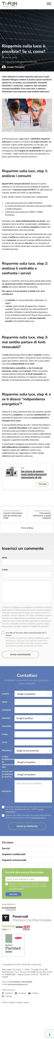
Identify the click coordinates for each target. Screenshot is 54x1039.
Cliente (5, 694)
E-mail (5, 570)
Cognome (6, 710)
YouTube (8, 996)
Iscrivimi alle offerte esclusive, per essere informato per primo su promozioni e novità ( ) (28, 816)
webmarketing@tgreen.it (17, 984)
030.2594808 (27, 982)
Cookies (12, 1002)
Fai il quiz (43, 484)
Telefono (6, 726)
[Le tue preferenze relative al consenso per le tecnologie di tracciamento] (49, 1034)
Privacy (4, 1002)
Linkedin (35, 993)
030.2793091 (15, 982)
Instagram (22, 993)
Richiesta (6, 791)
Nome (4, 558)
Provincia (7, 750)
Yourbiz (26, 1002)
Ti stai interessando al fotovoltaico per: (8, 762)
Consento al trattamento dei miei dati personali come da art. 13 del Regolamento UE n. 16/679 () (29, 809)
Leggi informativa (38, 817)
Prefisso (6, 718)
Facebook (9, 993)
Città (4, 742)
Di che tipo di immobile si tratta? (7, 774)
